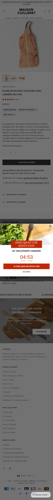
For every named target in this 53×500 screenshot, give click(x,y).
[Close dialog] (50, 226)
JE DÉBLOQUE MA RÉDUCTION (27, 266)
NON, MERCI (26, 271)
